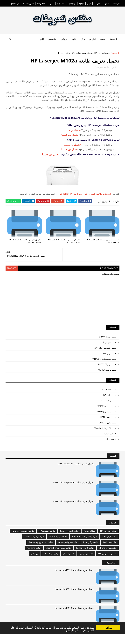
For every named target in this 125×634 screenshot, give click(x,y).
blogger (11, 268)
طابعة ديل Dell (109, 395)
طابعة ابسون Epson (107, 336)
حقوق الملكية (28, 3)
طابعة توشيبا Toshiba (106, 369)
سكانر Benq (89, 530)
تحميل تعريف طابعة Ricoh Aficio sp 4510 (73, 501)
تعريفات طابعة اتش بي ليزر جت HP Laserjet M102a (83, 193)
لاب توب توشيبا (110, 433)
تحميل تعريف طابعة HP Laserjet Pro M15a (103, 241)
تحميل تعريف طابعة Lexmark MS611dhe (74, 589)
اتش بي (97, 3)
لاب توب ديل (111, 439)
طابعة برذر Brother (107, 364)
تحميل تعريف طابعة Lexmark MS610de (74, 608)
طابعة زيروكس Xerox (106, 406)
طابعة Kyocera (109, 389)
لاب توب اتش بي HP (107, 553)
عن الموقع (15, 3)
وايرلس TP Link (51, 553)
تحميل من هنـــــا (72, 130)
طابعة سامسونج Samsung (104, 411)
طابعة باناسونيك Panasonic (104, 359)
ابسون (106, 3)
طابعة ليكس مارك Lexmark (104, 428)
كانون (51, 3)
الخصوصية (41, 3)
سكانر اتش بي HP (108, 530)
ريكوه (81, 3)
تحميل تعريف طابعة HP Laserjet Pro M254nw (64, 241)
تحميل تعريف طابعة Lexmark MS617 (75, 463)
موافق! (108, 627)
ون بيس (34, 553)
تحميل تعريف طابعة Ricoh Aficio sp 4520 (73, 482)
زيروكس (72, 3)
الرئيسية (116, 3)
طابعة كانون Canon (107, 422)
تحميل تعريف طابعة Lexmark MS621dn (74, 570)
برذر (89, 3)
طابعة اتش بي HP (102, 53)
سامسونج (61, 3)
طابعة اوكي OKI (109, 353)
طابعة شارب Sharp (107, 417)
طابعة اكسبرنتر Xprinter (105, 347)
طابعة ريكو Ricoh (108, 400)
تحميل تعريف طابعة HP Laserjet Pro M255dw (25, 241)
